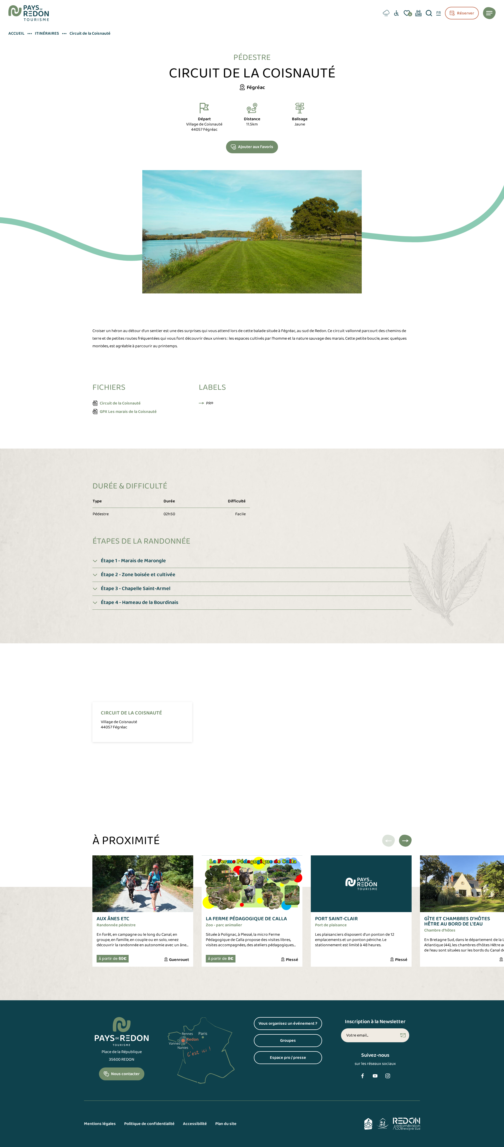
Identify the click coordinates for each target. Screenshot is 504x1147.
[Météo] (385, 13)
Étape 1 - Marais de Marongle (133, 560)
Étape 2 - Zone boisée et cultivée (138, 574)
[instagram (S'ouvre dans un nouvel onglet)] (387, 1076)
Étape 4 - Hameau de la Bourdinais (139, 602)
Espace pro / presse (296, 1059)
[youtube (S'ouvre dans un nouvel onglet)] (375, 1076)
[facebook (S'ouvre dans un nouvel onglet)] (362, 1076)
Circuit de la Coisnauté (120, 403)
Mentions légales (100, 1124)
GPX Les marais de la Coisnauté (128, 411)
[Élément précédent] (388, 840)
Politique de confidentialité (149, 1124)
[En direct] (418, 13)
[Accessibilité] (396, 13)
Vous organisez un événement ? (290, 1025)
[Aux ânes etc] (142, 911)
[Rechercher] (429, 13)
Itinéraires (47, 33)
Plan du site (226, 1124)
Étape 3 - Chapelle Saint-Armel (135, 588)
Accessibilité (195, 1124)
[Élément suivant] (405, 840)
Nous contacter (125, 1074)
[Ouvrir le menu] (489, 13)
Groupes (301, 1042)
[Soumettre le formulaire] (403, 1035)
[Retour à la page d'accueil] (28, 13)
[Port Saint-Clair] (361, 911)
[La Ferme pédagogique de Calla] (252, 911)
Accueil (16, 33)
